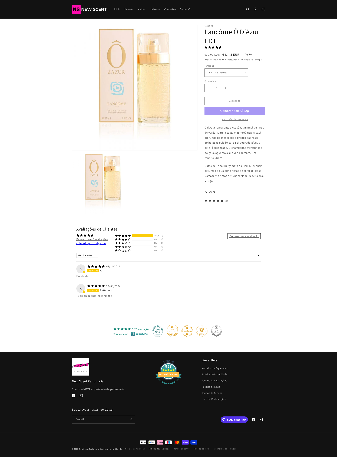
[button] (248, 9)
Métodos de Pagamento (215, 368)
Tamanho (209, 65)
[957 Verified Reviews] (168, 386)
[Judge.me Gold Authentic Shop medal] (172, 331)
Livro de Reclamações (214, 399)
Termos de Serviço (212, 392)
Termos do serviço (182, 449)
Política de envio (201, 449)
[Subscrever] (131, 419)
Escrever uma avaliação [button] (244, 236)
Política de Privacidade (214, 374)
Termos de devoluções (214, 380)
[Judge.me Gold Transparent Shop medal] (187, 331)
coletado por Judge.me (91, 243)
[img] (96, 266)
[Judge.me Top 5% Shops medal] (216, 331)
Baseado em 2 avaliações (92, 239)
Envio (225, 59)
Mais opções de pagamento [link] (235, 119)
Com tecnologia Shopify (111, 449)
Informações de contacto (224, 449)
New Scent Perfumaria (89, 449)
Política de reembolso (135, 449)
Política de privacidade (159, 449)
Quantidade (210, 81)
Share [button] (212, 191)
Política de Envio (211, 386)
